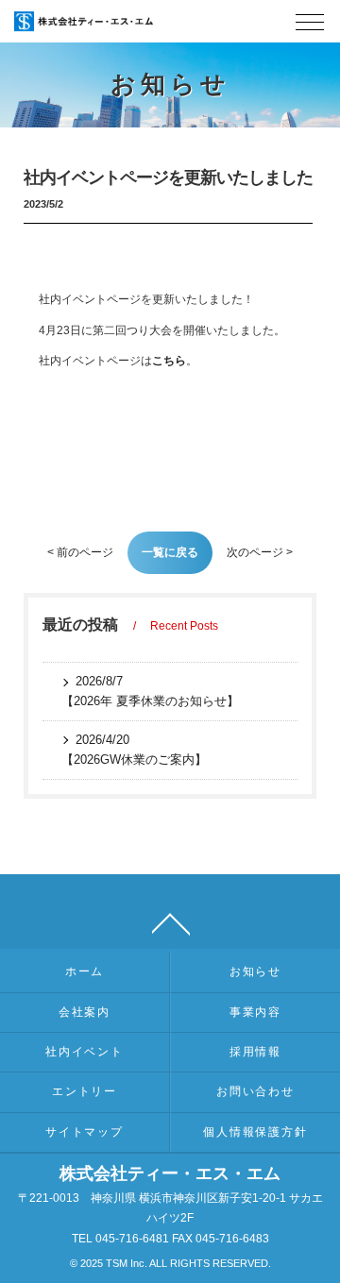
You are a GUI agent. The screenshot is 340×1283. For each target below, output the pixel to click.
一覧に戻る (170, 552)
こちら (169, 360)
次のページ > (260, 552)
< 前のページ (80, 552)
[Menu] (310, 27)
